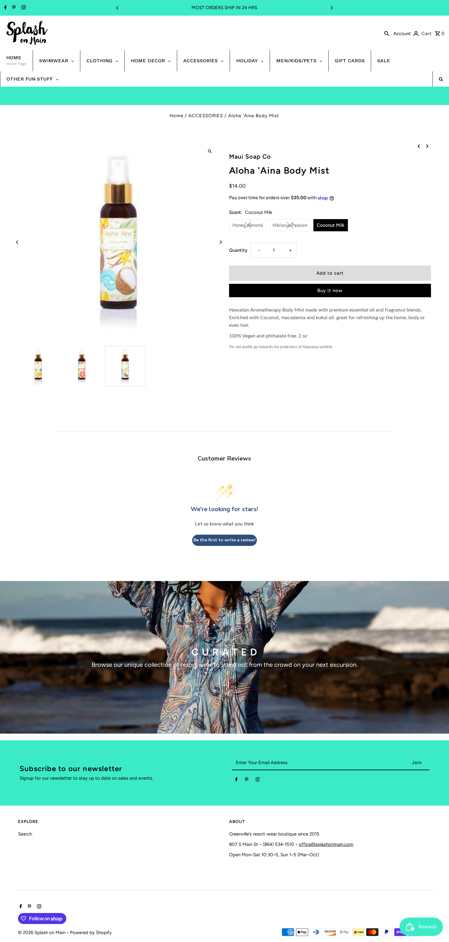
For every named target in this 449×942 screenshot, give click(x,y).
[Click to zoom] (210, 151)
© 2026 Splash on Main (42, 932)
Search (25, 834)
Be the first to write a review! (224, 540)
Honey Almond (247, 225)
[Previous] (117, 8)
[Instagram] (23, 8)
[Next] (331, 8)
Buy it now (329, 290)
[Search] (387, 33)
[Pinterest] (13, 8)
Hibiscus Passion (289, 225)
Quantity (238, 250)
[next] (427, 145)
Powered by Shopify (91, 932)
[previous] (418, 145)
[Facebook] (5, 8)
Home (176, 115)
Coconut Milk (331, 225)
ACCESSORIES (205, 115)
